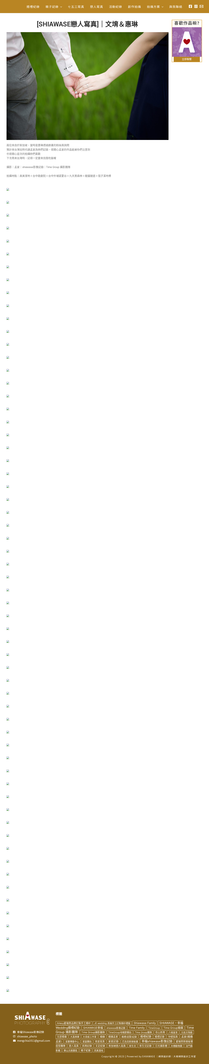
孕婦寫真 (173, 1036)
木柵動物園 (176, 1045)
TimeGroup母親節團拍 (119, 1032)
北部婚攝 (62, 1036)
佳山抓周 (160, 1032)
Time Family (137, 1027)
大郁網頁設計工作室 (184, 1056)
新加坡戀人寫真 (117, 1045)
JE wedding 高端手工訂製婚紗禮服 (112, 1023)
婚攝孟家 (113, 1036)
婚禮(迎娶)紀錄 (129, 1036)
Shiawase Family (145, 1023)
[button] (60, 6)
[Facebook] (190, 6)
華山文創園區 (70, 1050)
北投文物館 (187, 1032)
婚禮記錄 (160, 1036)
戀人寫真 (74, 1045)
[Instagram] (196, 6)
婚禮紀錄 (145, 1036)
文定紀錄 (100, 1045)
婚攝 (102, 1036)
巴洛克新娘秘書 (130, 1041)
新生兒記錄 (145, 1045)
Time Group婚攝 (173, 1027)
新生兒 (132, 1045)
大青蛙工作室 (89, 1036)
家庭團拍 (87, 1041)
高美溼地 (98, 1050)
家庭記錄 (113, 1041)
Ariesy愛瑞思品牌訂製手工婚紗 (74, 1023)
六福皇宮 (173, 1032)
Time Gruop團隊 (143, 1032)
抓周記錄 (87, 1045)
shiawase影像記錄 (115, 1027)
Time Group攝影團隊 (93, 1032)
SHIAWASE (148, 1056)
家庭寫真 (100, 1041)
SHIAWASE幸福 (93, 1027)
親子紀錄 (86, 1050)
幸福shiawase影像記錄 (157, 1041)
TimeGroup (154, 1027)
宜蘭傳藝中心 (72, 1041)
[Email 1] (201, 6)
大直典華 (74, 1036)
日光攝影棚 (161, 1045)
